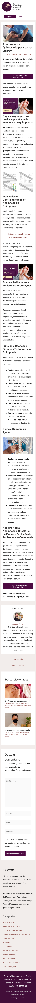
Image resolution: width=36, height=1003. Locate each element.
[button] (10, 16)
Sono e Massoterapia (11, 962)
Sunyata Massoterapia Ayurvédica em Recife (17, 6)
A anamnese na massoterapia (17, 730)
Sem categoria (9, 958)
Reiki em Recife (18, 705)
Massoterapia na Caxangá (18, 998)
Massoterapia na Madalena (22, 991)
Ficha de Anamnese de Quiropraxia (18, 76)
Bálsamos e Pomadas (11, 926)
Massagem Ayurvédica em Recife (16, 934)
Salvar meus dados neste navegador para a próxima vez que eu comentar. (17, 843)
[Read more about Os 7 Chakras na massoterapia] (18, 691)
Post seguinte (18, 665)
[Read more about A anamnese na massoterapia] (18, 720)
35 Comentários (9, 732)
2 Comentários (9, 703)
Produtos (16, 734)
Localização (8, 991)
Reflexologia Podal (10, 950)
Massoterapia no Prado (18, 994)
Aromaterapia (8, 922)
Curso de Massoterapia (12, 54)
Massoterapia (9, 705)
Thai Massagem (9, 966)
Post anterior (18, 659)
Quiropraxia (27, 54)
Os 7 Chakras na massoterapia (17, 701)
